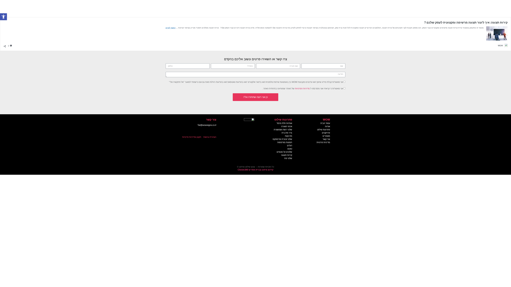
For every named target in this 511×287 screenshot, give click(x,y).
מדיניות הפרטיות (302, 88)
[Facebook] (213, 132)
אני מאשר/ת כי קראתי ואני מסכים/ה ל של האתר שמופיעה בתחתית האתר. (303, 88)
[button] (3, 16)
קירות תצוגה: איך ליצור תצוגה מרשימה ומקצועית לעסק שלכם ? (466, 22)
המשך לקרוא (171, 28)
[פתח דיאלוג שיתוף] (4, 45)
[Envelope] (208, 132)
